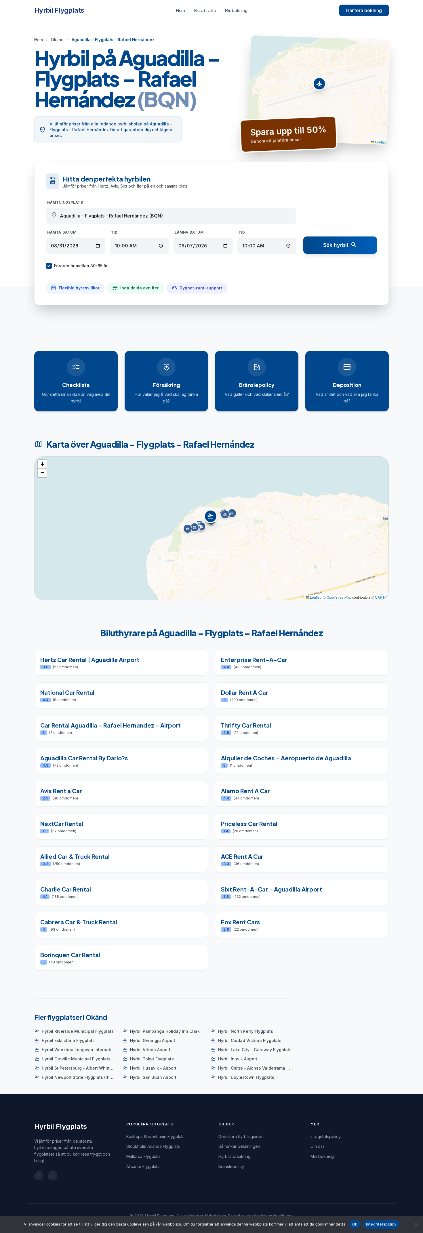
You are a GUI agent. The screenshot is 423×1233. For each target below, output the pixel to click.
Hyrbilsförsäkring (234, 1156)
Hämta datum (62, 232)
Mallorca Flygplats (143, 1156)
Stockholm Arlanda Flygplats (153, 1146)
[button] (319, 85)
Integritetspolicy (325, 1136)
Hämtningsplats (65, 202)
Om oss (317, 1146)
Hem (180, 10)
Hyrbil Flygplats (59, 10)
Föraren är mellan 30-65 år (81, 265)
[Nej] (416, 1224)
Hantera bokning (364, 10)
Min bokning (236, 10)
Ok (354, 1224)
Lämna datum (189, 232)
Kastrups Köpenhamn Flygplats (155, 1136)
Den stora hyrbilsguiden (241, 1136)
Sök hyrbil (340, 245)
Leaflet (380, 141)
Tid (114, 232)
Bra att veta (205, 10)
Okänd (57, 39)
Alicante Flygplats (142, 1166)
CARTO (381, 597)
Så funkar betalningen (239, 1146)
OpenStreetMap (339, 597)
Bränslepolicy (231, 1166)
